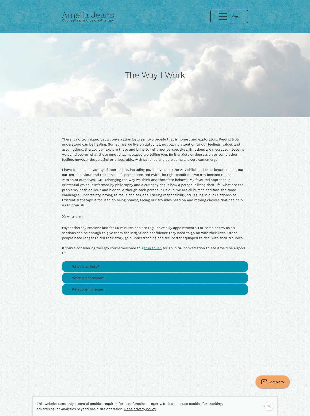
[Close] (268, 406)
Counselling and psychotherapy (88, 20)
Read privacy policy (140, 409)
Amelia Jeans (88, 15)
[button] (153, 266)
